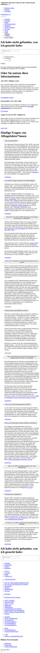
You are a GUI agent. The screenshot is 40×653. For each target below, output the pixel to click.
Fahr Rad (7, 21)
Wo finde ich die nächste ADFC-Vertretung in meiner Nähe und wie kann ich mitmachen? (21, 217)
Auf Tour (30, 487)
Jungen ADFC (34, 243)
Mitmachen (7, 605)
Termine (6, 566)
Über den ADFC (9, 602)
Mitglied (35, 172)
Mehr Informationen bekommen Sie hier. (20, 459)
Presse (6, 31)
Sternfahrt (7, 26)
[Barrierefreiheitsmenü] (1, 16)
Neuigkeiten (8, 565)
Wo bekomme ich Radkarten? (13, 494)
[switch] (14, 57)
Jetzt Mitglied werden (7, 97)
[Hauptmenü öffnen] (5, 16)
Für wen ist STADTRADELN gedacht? (16, 584)
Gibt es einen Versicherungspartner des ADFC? (18, 404)
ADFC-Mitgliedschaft (10, 618)
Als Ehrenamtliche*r (10, 622)
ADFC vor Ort (8, 604)
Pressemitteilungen (9, 630)
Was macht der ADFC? (11, 141)
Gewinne (7, 591)
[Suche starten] (3, 559)
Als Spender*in (9, 620)
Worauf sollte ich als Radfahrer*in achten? (16, 310)
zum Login (4, 128)
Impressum (7, 643)
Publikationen (8, 607)
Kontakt (6, 613)
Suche (6, 37)
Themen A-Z (8, 576)
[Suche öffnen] (3, 16)
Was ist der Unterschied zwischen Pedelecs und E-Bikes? (21, 423)
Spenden (7, 9)
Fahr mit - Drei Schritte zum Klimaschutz (16, 582)
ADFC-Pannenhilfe (10, 199)
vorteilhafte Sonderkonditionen (20, 205)
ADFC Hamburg (9, 27)
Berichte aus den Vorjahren (12, 597)
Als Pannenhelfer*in (10, 625)
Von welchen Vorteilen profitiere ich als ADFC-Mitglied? (20, 180)
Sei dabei (7, 29)
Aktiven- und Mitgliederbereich (13, 636)
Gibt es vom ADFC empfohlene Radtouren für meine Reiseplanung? (22, 466)
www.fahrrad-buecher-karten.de (13, 519)
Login (6, 32)
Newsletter (7, 11)
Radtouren (7, 568)
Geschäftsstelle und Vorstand (12, 609)
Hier (11, 210)
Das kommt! (8, 586)
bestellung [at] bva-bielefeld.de (18, 517)
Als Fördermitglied (10, 623)
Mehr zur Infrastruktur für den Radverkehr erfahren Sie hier (21, 396)
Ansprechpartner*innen (11, 631)
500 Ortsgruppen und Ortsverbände (14, 228)
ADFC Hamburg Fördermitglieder (14, 612)
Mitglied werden (9, 8)
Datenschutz (8, 645)
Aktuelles (7, 19)
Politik (6, 22)
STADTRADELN (10, 24)
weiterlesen (7, 177)
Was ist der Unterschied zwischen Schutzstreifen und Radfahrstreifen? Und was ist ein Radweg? (21, 357)
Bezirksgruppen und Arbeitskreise (14, 610)
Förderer (6, 587)
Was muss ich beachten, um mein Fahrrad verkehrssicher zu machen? (21, 261)
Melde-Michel (8, 589)
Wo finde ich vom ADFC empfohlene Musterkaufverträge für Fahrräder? (22, 523)
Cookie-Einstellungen (10, 646)
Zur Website (4, 111)
